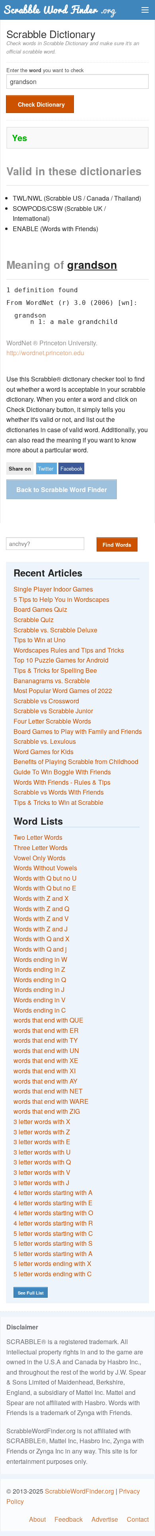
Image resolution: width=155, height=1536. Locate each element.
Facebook (71, 468)
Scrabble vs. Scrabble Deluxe (55, 629)
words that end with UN (46, 1050)
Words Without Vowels (45, 867)
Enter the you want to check (44, 69)
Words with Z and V (41, 918)
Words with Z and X (41, 898)
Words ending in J (39, 989)
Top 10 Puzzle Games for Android (61, 660)
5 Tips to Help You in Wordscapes (61, 599)
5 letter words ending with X (52, 1263)
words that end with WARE (51, 1101)
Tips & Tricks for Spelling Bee (55, 670)
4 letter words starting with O (53, 1212)
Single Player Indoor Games (53, 589)
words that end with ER (46, 1030)
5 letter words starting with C (53, 1233)
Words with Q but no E (45, 887)
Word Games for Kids (44, 751)
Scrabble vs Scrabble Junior (53, 710)
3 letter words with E (42, 1141)
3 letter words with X (42, 1121)
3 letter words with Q (42, 1161)
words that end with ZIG (47, 1111)
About (37, 1519)
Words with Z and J (41, 928)
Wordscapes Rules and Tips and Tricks (69, 650)
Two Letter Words (38, 837)
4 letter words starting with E (53, 1202)
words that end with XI (45, 1070)
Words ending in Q (40, 979)
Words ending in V (40, 999)
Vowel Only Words (40, 857)
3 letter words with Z (42, 1131)
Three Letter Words (41, 847)
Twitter (45, 468)
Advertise (104, 1519)
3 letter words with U (42, 1152)
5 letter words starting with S (53, 1243)
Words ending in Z (39, 969)
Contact (138, 1519)
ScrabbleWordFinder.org (79, 1491)
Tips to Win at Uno (40, 639)
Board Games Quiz (40, 609)
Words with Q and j (40, 949)
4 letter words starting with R (53, 1223)
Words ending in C (40, 1010)
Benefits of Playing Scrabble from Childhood (76, 761)
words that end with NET (48, 1091)
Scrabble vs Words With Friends (59, 792)
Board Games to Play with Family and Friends (78, 731)
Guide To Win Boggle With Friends (62, 771)
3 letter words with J (41, 1182)
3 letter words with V (42, 1172)
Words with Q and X (42, 938)
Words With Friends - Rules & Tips (62, 782)
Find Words (117, 544)
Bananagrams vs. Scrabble (52, 680)
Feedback (68, 1519)
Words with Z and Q (41, 908)
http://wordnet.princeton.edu (45, 352)
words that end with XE (46, 1060)
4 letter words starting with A (53, 1192)
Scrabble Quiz (34, 619)
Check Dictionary (41, 104)
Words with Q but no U (45, 878)
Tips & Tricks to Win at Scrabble (58, 802)
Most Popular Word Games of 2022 (63, 690)
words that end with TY (46, 1040)
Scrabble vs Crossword (46, 700)
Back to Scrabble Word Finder (61, 489)
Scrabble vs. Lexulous (45, 741)
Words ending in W (40, 959)
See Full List (31, 1293)
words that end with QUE (48, 1020)
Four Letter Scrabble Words (52, 721)
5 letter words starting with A (53, 1253)
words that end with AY (46, 1081)
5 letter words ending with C (53, 1273)
